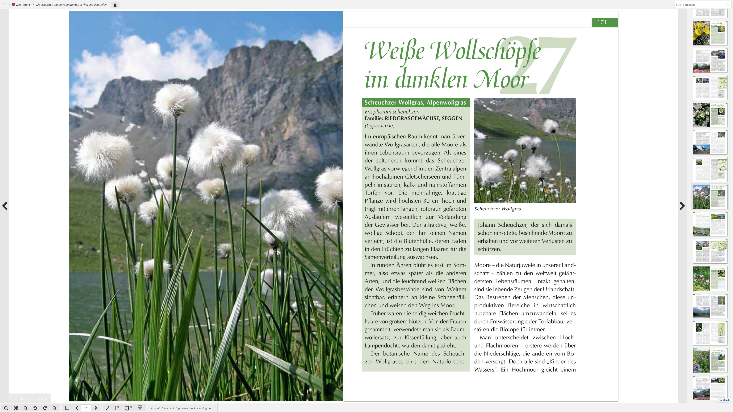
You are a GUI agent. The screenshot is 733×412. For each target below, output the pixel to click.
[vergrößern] (26, 407)
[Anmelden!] (115, 5)
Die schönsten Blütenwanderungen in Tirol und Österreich (71, 4)
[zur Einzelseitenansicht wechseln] (117, 407)
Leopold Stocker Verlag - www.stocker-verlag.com (182, 408)
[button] (724, 400)
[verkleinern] (6, 407)
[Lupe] (55, 407)
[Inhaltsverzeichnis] (67, 407)
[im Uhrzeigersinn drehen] (45, 407)
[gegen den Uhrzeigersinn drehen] (35, 407)
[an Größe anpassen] (16, 407)
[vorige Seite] (4, 206)
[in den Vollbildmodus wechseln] (107, 407)
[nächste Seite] (682, 206)
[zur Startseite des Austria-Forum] (4, 4)
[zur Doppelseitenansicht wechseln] (128, 407)
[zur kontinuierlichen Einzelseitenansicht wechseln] (140, 407)
